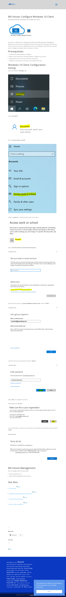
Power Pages (10, 581)
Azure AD (20, 564)
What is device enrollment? (16, 504)
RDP (15, 583)
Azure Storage (28, 568)
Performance (29, 576)
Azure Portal (26, 566)
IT (26, 574)
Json (28, 574)
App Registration (10, 562)
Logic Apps (12, 576)
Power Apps (11, 579)
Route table (27, 582)
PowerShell (10, 583)
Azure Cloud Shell (11, 566)
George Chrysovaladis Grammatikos (17, 19)
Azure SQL (20, 568)
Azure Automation (28, 564)
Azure (35, 19)
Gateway (23, 574)
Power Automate (20, 579)
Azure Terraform (11, 570)
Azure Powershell (12, 568)
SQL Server (14, 585)
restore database (20, 582)
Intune (38, 19)
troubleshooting (24, 585)
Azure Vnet (16, 572)
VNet (25, 587)
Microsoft (18, 576)
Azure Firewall (18, 566)
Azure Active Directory (12, 564)
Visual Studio (17, 587)
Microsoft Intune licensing (16, 499)
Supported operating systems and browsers (20, 493)
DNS (13, 574)
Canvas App (23, 572)
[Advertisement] (33, 516)
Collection (29, 572)
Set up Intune (12, 488)
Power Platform (20, 581)
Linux (8, 576)
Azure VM (10, 572)
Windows (30, 587)
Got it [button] (49, 591)
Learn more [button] (39, 587)
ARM (16, 562)
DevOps (9, 574)
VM (22, 587)
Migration (23, 576)
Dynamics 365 (17, 574)
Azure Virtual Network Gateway (22, 570)
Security (9, 585)
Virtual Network (10, 587)
